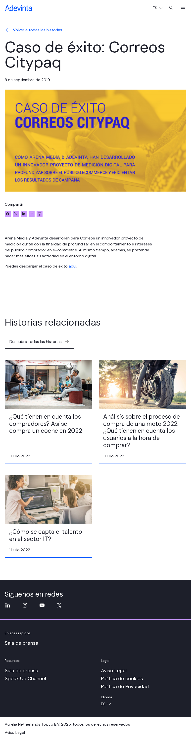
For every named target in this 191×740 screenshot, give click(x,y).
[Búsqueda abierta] (171, 8)
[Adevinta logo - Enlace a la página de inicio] (18, 8)
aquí (72, 266)
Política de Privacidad (125, 686)
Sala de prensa (21, 643)
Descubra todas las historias (35, 341)
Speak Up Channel (25, 678)
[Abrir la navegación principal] (181, 8)
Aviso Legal (114, 670)
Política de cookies (122, 678)
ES (159, 8)
